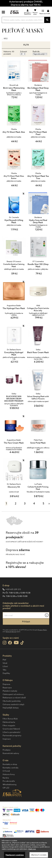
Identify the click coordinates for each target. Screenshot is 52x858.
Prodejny (6, 750)
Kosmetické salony (11, 753)
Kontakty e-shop (10, 764)
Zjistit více (32, 849)
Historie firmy (9, 774)
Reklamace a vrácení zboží (14, 697)
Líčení (5, 666)
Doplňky (6, 673)
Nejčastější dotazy (11, 707)
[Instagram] (4, 643)
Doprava (6, 684)
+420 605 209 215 (13, 589)
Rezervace (7, 687)
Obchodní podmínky (12, 701)
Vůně (5, 663)
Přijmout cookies (38, 855)
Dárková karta (9, 722)
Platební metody (10, 691)
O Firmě (6, 771)
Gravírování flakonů (11, 728)
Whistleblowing (9, 784)
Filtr (26, 44)
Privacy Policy (42, 630)
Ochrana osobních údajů (13, 704)
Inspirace (7, 739)
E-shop (6, 585)
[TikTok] (22, 643)
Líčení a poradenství (11, 732)
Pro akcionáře (9, 781)
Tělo (4, 669)
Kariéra (6, 777)
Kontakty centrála (10, 767)
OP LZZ (6, 787)
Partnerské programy (12, 735)
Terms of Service (11, 632)
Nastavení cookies (15, 854)
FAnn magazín (9, 725)
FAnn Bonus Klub (10, 718)
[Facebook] (10, 643)
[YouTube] (16, 642)
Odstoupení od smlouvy (13, 694)
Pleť (4, 659)
